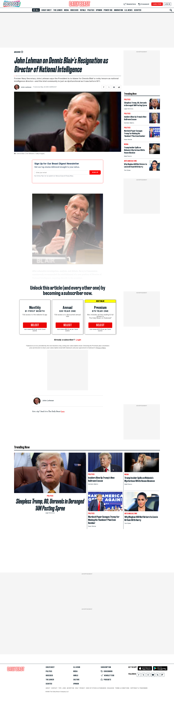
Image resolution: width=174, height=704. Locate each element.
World (75, 675)
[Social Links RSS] (158, 675)
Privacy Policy (70, 176)
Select (35, 325)
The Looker (57, 10)
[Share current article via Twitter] (109, 87)
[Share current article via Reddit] (119, 87)
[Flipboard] (162, 675)
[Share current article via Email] (114, 87)
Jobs (64, 688)
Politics (90, 10)
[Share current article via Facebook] (104, 87)
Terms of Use (59, 176)
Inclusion (110, 688)
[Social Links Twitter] (143, 675)
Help (76, 688)
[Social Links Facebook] (139, 675)
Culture (76, 680)
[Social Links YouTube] (153, 675)
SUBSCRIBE (157, 4)
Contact (54, 688)
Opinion (99, 10)
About (48, 688)
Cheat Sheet (46, 10)
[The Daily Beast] (79, 4)
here (62, 411)
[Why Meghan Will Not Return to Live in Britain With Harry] (154, 170)
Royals (83, 10)
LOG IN (167, 4)
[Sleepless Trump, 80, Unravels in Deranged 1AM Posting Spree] (154, 109)
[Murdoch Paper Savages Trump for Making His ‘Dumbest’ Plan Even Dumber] (154, 137)
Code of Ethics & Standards (96, 688)
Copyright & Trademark (139, 688)
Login (78, 340)
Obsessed (74, 10)
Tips (59, 688)
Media (66, 10)
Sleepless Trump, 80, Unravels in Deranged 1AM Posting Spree (50, 505)
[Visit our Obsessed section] (19, 4)
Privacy (82, 688)
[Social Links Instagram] (148, 675)
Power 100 (108, 10)
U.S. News (128, 10)
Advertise (70, 688)
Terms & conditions (122, 688)
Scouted (137, 10)
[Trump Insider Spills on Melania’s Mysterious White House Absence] (154, 153)
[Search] (171, 10)
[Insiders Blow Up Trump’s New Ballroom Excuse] (154, 123)
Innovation (118, 10)
